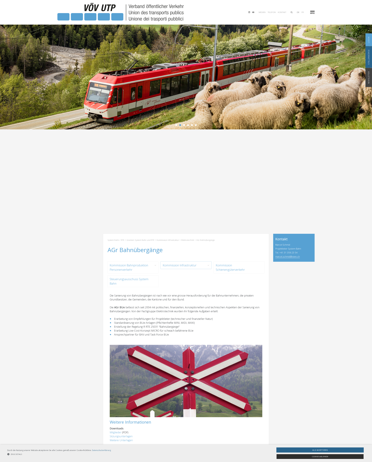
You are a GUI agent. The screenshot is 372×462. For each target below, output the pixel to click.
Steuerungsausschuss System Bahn (129, 281)
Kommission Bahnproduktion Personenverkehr (129, 267)
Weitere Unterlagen (121, 440)
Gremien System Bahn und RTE (140, 240)
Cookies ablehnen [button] (320, 456)
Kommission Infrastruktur (168, 240)
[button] (59, 454)
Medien (262, 12)
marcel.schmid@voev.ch (287, 256)
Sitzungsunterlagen (121, 436)
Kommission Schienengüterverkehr (230, 267)
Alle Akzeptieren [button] (320, 450)
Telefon (272, 12)
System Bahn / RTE (116, 240)
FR (303, 12)
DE (298, 12)
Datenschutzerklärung (101, 450)
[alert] (186, 453)
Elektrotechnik (187, 240)
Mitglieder (115, 432)
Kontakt (282, 12)
